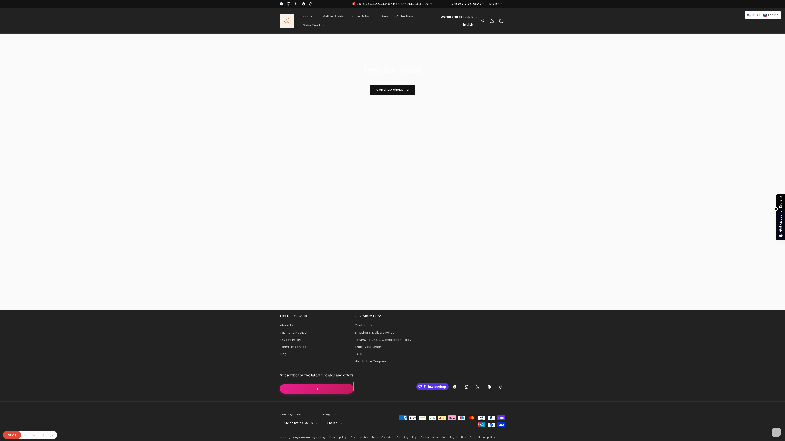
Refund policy (338, 437)
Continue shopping (392, 89)
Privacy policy (359, 437)
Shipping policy (407, 437)
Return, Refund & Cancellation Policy (383, 340)
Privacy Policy (290, 340)
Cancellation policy (482, 437)
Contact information (433, 437)
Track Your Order (368, 347)
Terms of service (382, 437)
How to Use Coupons (371, 361)
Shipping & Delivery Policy (374, 333)
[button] (310, 16)
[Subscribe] (316, 389)
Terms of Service (293, 347)
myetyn (295, 437)
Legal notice (458, 437)
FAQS (359, 354)
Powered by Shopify (313, 437)
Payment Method (293, 333)
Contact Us (363, 325)
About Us (287, 325)
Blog (283, 354)
